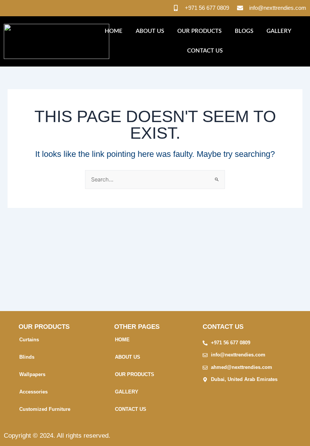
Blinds (26, 357)
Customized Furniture (44, 409)
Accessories (33, 392)
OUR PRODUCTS (199, 31)
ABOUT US (150, 31)
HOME (113, 31)
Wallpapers (32, 374)
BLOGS (244, 31)
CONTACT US (205, 51)
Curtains (29, 339)
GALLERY (279, 31)
